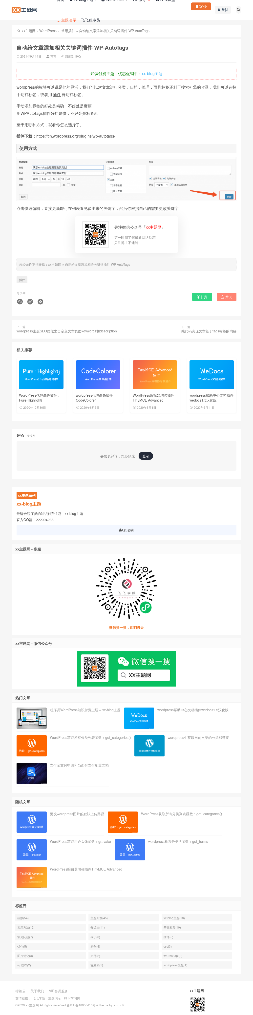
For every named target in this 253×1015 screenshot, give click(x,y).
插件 (57, 94)
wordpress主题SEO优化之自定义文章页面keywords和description (67, 330)
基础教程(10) (172, 927)
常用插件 (68, 30)
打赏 (203, 296)
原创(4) (95, 946)
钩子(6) (95, 937)
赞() (228, 296)
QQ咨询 (128, 530)
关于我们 (37, 990)
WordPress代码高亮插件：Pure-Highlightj (40, 398)
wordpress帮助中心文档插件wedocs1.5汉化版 (211, 398)
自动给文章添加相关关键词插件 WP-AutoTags (97, 264)
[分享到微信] (20, 302)
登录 (145, 455)
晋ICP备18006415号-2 (82, 1005)
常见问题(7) (25, 937)
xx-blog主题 (152, 73)
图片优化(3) (25, 956)
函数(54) (23, 918)
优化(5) (22, 946)
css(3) (168, 946)
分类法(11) (97, 927)
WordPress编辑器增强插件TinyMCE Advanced (153, 398)
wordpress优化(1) (175, 965)
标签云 (20, 990)
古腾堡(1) (96, 965)
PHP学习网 (72, 998)
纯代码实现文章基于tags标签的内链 (208, 330)
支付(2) (95, 956)
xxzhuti (119, 1005)
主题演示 (54, 998)
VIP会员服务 (58, 990)
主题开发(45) (99, 918)
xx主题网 (29, 30)
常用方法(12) (26, 927)
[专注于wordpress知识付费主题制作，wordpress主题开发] (24, 9)
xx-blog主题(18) (174, 918)
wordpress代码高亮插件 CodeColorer (94, 398)
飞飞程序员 (90, 19)
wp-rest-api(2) (173, 956)
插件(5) (168, 937)
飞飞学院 (38, 998)
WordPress (48, 30)
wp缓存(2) (24, 965)
